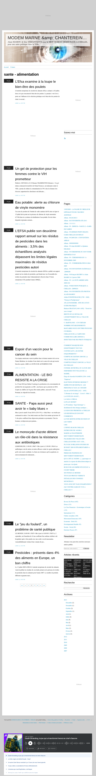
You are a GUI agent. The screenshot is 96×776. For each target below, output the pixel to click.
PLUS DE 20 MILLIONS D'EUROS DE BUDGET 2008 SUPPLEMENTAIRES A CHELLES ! (77, 447)
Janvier (68, 634)
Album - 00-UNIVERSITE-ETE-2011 (75, 221)
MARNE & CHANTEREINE (73, 433)
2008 (65, 648)
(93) (70, 521)
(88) (70, 527)
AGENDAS (67, 215)
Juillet (67, 617)
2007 (65, 651)
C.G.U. (88, 720)
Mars (67, 628)
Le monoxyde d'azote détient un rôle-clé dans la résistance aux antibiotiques (36, 437)
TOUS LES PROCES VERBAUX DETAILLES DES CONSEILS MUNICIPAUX (74, 478)
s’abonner (31, 748)
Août (67, 614)
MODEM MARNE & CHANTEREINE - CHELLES (23, 720)
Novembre (69, 605)
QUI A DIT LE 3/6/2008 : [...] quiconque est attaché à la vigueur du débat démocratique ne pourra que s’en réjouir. (77, 461)
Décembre (69, 603)
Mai (67, 622)
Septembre (69, 611)
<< (22, 585)
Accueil (6, 67)
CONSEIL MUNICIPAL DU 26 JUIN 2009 (77, 368)
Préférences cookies (68, 722)
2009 (65, 645)
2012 (65, 637)
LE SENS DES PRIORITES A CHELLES (77, 410)
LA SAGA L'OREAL (70, 399)
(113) (69, 513)
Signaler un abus (81, 720)
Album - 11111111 (69, 223)
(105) (72, 519)
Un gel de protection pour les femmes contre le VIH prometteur (36, 174)
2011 (65, 639)
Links (65, 425)
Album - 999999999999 (71, 243)
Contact (12, 67)
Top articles (67, 720)
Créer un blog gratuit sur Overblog (55, 720)
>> (44, 585)
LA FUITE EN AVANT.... (72, 396)
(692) (71, 502)
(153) (67, 504)
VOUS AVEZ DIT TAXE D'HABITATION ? (78, 484)
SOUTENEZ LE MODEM (72, 473)
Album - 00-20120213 (70, 218)
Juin (67, 620)
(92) (72, 524)
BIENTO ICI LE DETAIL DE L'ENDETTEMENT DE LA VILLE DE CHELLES (76, 317)
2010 (65, 642)
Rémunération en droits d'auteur (30, 722)
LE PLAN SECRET (70, 402)
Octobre (68, 608)
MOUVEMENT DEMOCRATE (74, 436)
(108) (71, 516)
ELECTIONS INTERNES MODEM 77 (76, 382)
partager (42, 748)
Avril (67, 625)
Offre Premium (42, 722)
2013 (65, 600)
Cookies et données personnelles (54, 722)
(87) (70, 530)
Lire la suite (20, 103)
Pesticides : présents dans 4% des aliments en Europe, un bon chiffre (37, 558)
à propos (52, 748)
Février (68, 631)
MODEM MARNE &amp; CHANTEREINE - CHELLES (48, 37)
